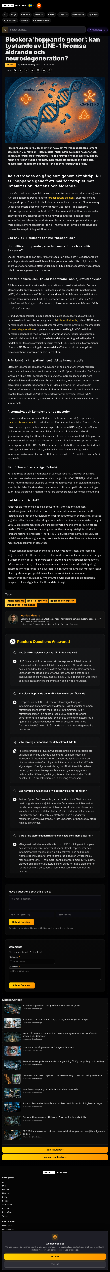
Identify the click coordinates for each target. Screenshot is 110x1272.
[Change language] (31, 5)
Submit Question (21, 922)
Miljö (14, 14)
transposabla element (61, 197)
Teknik (25, 20)
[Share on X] (15, 70)
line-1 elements (37, 600)
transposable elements (21, 604)
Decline (55, 1264)
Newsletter (7, 1225)
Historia (39, 14)
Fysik (51, 14)
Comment (14, 967)
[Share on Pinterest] (38, 70)
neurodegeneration (22, 329)
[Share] (49, 70)
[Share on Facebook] (20, 70)
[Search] (5, 30)
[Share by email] (43, 70)
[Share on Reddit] (32, 70)
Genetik (25, 14)
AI (5, 14)
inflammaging (15, 600)
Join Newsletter (55, 1150)
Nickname (14, 957)
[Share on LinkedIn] (26, 70)
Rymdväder (10, 20)
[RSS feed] (39, 5)
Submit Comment (21, 985)
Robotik (63, 14)
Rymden (93, 14)
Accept (55, 1257)
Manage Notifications (55, 1157)
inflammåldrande (67, 320)
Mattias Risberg (27, 64)
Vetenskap (78, 14)
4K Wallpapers (98, 30)
